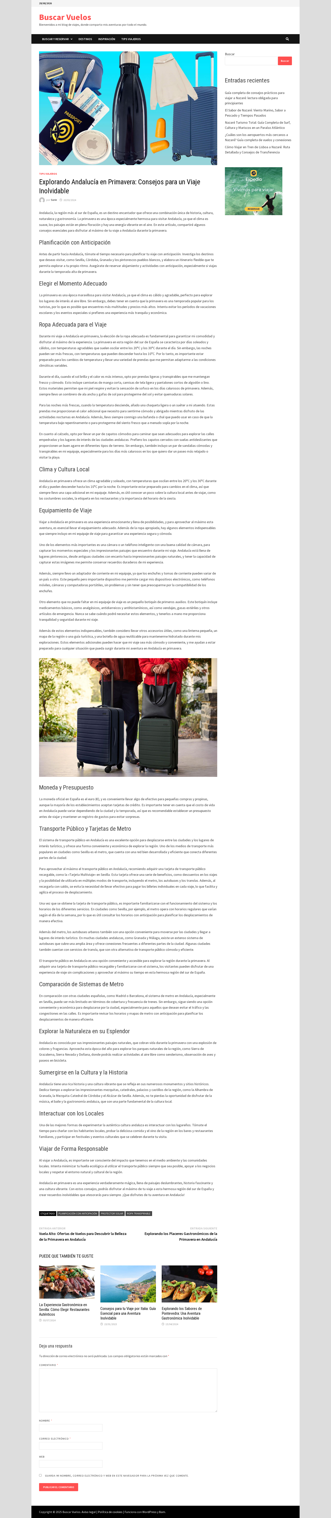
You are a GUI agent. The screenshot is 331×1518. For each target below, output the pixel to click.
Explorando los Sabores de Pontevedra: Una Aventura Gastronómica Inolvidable (182, 1313)
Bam (162, 1512)
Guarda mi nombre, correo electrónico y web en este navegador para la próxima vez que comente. (117, 1475)
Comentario (48, 1365)
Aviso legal (89, 1512)
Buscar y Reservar (55, 39)
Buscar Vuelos (65, 17)
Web (42, 1456)
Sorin (54, 200)
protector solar (112, 1213)
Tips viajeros (131, 39)
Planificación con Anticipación (78, 1213)
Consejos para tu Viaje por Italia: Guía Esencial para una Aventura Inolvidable (128, 1313)
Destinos (85, 39)
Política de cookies (110, 1512)
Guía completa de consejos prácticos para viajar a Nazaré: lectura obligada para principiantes (254, 98)
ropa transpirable (139, 1213)
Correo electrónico (55, 1438)
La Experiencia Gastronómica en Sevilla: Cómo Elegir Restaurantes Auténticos (64, 1309)
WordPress (149, 1512)
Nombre (45, 1420)
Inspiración (106, 39)
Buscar (230, 54)
